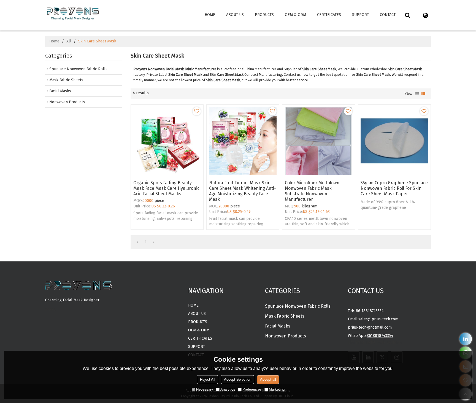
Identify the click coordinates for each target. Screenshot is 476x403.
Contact (388, 14)
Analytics (227, 389)
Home (210, 14)
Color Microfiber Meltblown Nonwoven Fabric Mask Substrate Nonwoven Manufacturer (312, 191)
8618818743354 (380, 335)
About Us (235, 14)
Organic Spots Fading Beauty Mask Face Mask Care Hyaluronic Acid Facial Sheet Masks (166, 188)
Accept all (268, 379)
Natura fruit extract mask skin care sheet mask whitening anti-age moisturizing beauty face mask (242, 191)
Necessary (204, 389)
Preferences (252, 389)
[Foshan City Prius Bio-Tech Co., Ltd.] (72, 12)
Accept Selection (237, 379)
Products (264, 14)
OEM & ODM (295, 14)
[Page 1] (137, 242)
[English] (425, 15)
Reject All (207, 379)
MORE (50, 309)
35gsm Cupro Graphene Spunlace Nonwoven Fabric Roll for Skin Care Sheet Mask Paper (394, 188)
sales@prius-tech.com (378, 319)
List (416, 93)
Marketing (277, 389)
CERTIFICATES (329, 14)
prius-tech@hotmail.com (370, 327)
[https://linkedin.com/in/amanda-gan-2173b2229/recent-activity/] (465, 339)
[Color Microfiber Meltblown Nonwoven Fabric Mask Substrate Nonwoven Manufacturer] (318, 141)
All (68, 41)
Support (360, 14)
